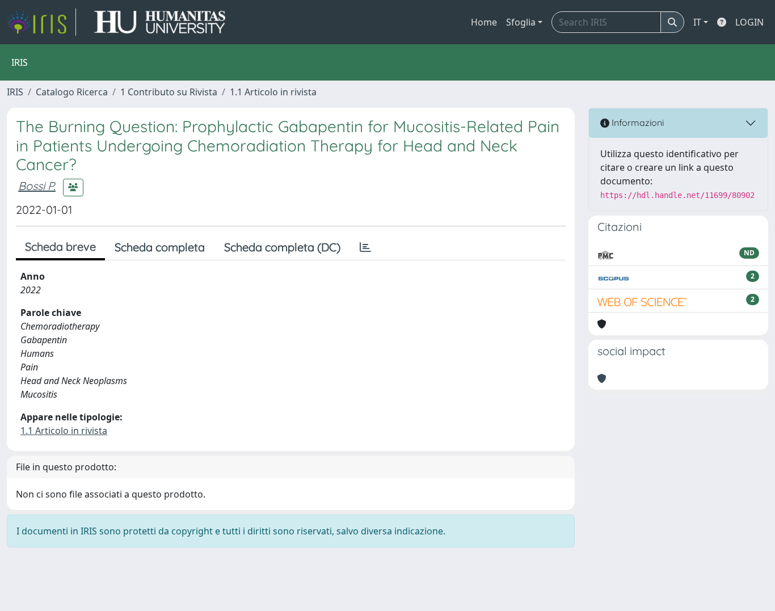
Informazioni (636, 122)
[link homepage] (41, 22)
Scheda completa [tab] (160, 247)
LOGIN (749, 22)
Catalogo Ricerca (72, 92)
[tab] (365, 247)
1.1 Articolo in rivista (273, 92)
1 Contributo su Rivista (168, 92)
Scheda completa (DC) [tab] (282, 247)
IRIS (15, 92)
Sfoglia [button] (521, 22)
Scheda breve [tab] (60, 246)
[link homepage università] (159, 22)
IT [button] (697, 22)
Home (484, 22)
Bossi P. (37, 186)
